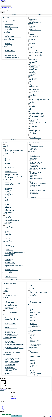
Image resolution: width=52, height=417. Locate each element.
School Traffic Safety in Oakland (9, 219)
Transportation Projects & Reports (8, 255)
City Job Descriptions (32, 362)
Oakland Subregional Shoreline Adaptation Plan (11, 319)
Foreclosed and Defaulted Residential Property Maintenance (13, 345)
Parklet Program (7, 191)
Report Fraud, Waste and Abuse (34, 112)
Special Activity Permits (33, 21)
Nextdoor (8, 414)
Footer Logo (4, 395)
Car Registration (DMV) (8, 192)
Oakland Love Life (3, 397)
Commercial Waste (33, 159)
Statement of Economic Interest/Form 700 (35, 330)
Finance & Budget (30, 331)
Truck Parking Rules (7, 195)
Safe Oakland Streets (7, 218)
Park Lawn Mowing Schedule (34, 86)
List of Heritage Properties (8, 333)
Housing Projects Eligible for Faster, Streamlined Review (12, 352)
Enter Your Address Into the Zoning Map (10, 58)
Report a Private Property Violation (9, 38)
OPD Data (6, 160)
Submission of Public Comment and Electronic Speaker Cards (38, 292)
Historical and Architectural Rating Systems (11, 335)
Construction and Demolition (8, 289)
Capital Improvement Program (32, 347)
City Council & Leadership (32, 282)
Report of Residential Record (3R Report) (10, 323)
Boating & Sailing (32, 106)
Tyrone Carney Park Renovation (34, 345)
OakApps (31, 351)
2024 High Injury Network (8, 222)
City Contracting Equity (33, 192)
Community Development (31, 31)
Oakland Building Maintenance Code (10, 342)
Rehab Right (6, 56)
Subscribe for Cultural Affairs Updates (35, 22)
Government (39, 279)
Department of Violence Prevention (34, 325)
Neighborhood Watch (7, 153)
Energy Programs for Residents (9, 42)
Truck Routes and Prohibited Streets (10, 211)
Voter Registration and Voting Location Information (37, 329)
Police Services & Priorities (8, 159)
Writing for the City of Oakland (34, 352)
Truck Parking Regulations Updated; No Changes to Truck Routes (14, 265)
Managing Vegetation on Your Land (9, 36)
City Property (32, 177)
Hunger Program (32, 60)
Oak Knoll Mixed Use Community (9, 359)
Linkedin (10, 414)
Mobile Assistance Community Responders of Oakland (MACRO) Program (15, 176)
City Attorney (31, 308)
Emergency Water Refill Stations (9, 184)
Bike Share (6, 239)
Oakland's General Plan (33, 34)
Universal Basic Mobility (6, 223)
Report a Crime (5, 142)
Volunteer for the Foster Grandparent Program (36, 54)
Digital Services (30, 348)
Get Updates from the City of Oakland (35, 356)
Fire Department (32, 323)
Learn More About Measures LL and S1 (10, 167)
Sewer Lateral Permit (7, 276)
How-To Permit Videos (6, 353)
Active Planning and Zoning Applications (10, 295)
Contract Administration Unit (34, 193)
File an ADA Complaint (33, 374)
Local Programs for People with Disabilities (36, 50)
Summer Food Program (33, 62)
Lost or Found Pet (32, 28)
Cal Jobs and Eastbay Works (33, 361)
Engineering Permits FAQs (8, 271)
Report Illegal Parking (8, 193)
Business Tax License (33, 145)
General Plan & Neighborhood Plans (8, 314)
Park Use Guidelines (32, 90)
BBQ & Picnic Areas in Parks (34, 87)
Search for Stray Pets (33, 29)
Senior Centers (32, 51)
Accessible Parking (7, 187)
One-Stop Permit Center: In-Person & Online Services (10, 282)
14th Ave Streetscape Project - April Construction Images (37, 346)
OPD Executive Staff (7, 163)
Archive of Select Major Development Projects (11, 371)
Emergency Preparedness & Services (8, 179)
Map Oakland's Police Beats (8, 162)
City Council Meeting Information (34, 294)
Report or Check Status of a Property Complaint (11, 20)
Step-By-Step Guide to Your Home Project (10, 55)
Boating (31, 92)
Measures (31, 287)
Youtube (7, 414)
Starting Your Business (33, 155)
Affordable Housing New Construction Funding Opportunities (38, 181)
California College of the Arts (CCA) (10, 364)
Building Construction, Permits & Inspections (9, 283)
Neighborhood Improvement (34, 37)
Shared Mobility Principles (8, 240)
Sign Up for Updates (16, 415)
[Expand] (3, 16)
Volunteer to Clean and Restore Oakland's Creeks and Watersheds (39, 122)
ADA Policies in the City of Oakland (34, 371)
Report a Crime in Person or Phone (9, 145)
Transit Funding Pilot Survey (9, 226)
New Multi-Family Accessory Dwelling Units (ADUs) (12, 311)
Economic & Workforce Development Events (36, 172)
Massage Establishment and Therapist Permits (36, 146)
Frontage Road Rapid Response (9, 266)
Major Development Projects (7, 354)
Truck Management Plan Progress (9, 262)
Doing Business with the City (33, 187)
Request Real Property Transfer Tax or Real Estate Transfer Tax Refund (14, 49)
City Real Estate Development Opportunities (36, 184)
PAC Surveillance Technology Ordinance (35, 301)
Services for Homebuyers (31, 75)
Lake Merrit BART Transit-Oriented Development (11, 362)
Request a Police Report (8, 158)
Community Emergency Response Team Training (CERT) (12, 183)
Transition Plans (32, 370)
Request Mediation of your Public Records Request (37, 116)
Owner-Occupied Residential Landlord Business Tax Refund (38, 162)
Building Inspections (7, 288)
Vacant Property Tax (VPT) (34, 166)
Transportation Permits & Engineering (8, 246)
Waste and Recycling (6, 21)
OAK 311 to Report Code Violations (9, 340)
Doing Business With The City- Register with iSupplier (37, 190)
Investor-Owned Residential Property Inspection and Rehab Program (14, 344)
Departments (30, 304)
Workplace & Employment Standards (35, 326)
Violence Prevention (7, 149)
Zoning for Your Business (33, 148)
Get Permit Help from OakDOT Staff (10, 253)
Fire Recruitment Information (9, 177)
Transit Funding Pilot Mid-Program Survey (10, 227)
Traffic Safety (5, 213)
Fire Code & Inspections (8, 171)
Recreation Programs (31, 102)
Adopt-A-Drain (32, 120)
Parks (30, 84)
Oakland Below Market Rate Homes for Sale (36, 78)
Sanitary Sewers (7, 208)
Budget (31, 333)
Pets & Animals (30, 23)
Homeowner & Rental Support (7, 17)
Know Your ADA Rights (33, 372)
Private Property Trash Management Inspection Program (38, 168)
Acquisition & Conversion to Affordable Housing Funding (38, 183)
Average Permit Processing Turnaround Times (11, 302)
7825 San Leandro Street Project (9, 372)
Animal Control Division (33, 25)
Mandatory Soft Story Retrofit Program (35, 164)
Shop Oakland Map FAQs (33, 197)
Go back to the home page (3, 389)
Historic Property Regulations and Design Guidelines (12, 337)
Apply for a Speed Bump (8, 217)
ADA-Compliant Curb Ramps (9, 206)
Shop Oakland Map (31, 194)
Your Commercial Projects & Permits (8, 349)
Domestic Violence (32, 129)
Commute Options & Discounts (7, 241)
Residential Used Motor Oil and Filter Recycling (11, 27)
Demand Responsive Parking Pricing (10, 263)
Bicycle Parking (7, 231)
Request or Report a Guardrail (9, 216)
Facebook (2, 414)
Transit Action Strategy (8, 260)
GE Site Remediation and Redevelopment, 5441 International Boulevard (14, 366)
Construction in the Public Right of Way (10, 251)
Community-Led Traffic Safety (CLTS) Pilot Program (12, 220)
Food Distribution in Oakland (34, 59)
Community (39, 14)
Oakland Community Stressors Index (35, 131)
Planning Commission (6, 374)
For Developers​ (31, 179)
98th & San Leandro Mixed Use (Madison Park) (11, 363)
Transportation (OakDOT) (33, 324)
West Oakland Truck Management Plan (10, 318)
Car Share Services (7, 238)
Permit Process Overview (6, 297)
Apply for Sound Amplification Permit (35, 147)
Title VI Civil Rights (7, 415)
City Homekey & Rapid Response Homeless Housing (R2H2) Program (39, 99)
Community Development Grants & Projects (36, 35)
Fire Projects (6, 173)
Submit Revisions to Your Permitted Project (11, 307)
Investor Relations (32, 341)
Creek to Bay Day (32, 123)
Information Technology (33, 316)
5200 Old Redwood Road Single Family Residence (11, 369)
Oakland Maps (3, 409)
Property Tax (5, 46)
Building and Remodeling (6, 52)
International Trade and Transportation (35, 174)
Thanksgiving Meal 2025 (33, 61)
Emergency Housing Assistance (34, 71)
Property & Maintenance (6, 32)
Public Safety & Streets (14, 139)
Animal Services (32, 307)
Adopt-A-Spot (32, 121)
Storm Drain (6, 209)
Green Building (7, 327)
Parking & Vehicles (5, 185)
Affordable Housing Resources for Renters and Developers (38, 65)
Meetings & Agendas (31, 288)
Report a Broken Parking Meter (9, 194)
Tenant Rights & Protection (33, 69)
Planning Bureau (7, 296)
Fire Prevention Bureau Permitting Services (11, 172)
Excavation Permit (7, 275)
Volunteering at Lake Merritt (34, 124)
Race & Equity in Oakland (32, 133)
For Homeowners (32, 72)
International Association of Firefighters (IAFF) (11, 174)
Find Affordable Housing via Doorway (35, 74)
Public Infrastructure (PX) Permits (9, 269)
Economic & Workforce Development (35, 312)
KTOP (30, 291)
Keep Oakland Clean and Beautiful (9, 210)
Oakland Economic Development (33, 169)
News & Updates (30, 353)
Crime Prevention (5, 146)
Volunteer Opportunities (31, 117)
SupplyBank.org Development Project (10, 368)
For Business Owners (32, 151)
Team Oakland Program (33, 126)
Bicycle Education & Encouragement (10, 232)
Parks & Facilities (30, 81)
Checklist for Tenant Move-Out (34, 165)
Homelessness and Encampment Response (35, 98)
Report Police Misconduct (6, 164)
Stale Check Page (32, 339)
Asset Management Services (34, 182)
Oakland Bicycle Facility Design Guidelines (10, 254)
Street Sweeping (7, 204)
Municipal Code (32, 335)
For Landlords (32, 70)
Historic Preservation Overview (9, 331)
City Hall (31, 285)
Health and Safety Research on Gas (35, 130)
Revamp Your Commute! (8, 244)
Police (4, 155)
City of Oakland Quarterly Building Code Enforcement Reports (13, 343)
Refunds (31, 338)
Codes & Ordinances (31, 297)
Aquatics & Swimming (33, 105)
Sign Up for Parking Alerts (8, 190)
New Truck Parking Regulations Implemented (11, 264)
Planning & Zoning (5, 291)
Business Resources (33, 154)
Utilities (6, 290)
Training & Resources (33, 364)
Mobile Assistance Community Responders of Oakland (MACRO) (14, 150)
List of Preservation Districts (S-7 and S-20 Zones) (11, 334)
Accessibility (2, 415)
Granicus (51, 416)
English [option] (7, 7)
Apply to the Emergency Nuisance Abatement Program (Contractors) (14, 348)
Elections (29, 327)
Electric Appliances (7, 43)
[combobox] (6, 5)
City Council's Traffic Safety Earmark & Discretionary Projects (13, 221)
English (7, 4)
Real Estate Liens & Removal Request (10, 51)
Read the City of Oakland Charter (34, 300)
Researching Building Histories (9, 336)
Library (29, 109)
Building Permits (7, 287)
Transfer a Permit (7, 306)
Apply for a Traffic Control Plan (9, 250)
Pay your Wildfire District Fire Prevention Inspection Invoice (13, 37)
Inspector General (32, 317)
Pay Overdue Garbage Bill (8, 29)
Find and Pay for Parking (8, 188)
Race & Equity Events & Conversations (35, 138)
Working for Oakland (32, 186)
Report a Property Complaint (9, 341)
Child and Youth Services (31, 39)
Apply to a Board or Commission (34, 119)
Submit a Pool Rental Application (34, 89)
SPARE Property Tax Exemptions (9, 50)
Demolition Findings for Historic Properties (10, 332)
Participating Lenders (33, 79)
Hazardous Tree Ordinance (8, 212)
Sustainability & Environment (34, 38)
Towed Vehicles (7, 197)
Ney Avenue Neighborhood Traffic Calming (35, 344)
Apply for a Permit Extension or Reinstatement (11, 301)
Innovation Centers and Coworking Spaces (36, 178)
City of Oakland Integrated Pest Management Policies (37, 302)
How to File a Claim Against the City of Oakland (36, 113)
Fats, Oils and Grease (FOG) (8, 26)
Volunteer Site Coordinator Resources (35, 125)
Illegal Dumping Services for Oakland (10, 25)
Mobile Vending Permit (33, 149)
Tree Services (32, 85)
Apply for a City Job (32, 360)
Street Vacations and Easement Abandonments (11, 277)
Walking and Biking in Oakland (7, 228)
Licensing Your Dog (32, 26)
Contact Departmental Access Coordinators (35, 373)
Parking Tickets (7, 189)
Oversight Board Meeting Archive (34, 296)
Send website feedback (13, 398)
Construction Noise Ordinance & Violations (10, 346)
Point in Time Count (33, 101)
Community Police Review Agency (34, 311)
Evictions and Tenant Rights (34, 68)
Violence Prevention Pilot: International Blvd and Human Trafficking (12, 278)
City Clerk (31, 310)
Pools (30, 88)
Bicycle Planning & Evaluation (9, 233)
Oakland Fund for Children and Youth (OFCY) (36, 42)
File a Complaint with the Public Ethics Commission (37, 115)
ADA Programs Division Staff (34, 375)
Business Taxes (32, 157)
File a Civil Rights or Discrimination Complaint (36, 114)
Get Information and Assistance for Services (36, 52)
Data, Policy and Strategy (33, 173)
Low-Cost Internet (7, 35)
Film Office (31, 176)
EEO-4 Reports (32, 366)
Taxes (30, 337)
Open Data (3, 408)
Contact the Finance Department (34, 340)
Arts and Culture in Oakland (34, 19)
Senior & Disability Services (32, 47)
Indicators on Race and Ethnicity (34, 136)
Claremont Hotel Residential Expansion (10, 360)
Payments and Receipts (33, 158)
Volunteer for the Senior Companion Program (36, 55)
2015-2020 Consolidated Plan (34, 36)
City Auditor (31, 309)
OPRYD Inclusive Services (33, 108)
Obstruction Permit (7, 249)
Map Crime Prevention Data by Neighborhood (11, 152)
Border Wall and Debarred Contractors (35, 191)
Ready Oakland (7, 182)
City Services (3, 406)
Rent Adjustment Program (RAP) (35, 163)
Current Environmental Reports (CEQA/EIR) (11, 328)
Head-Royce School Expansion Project (10, 365)
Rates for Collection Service (8, 30)
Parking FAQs (6, 199)
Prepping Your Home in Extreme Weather (10, 45)
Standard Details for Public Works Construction (11, 270)
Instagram (5, 414)
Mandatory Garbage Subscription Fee (10, 28)
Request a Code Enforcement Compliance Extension (12, 347)
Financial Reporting (32, 334)
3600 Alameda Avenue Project (9, 370)
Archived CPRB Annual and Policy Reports (10, 168)
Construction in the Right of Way (7, 272)
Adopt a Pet (31, 27)
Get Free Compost (7, 31)
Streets (4, 201)
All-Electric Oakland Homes (8, 44)
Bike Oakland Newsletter (8, 234)
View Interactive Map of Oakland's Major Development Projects (13, 357)
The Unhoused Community (32, 95)
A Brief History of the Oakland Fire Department (11, 175)
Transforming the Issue (33, 137)
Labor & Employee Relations (34, 365)
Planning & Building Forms (8, 304)
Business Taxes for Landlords (34, 167)
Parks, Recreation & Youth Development (35, 319)
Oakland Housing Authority (34, 67)
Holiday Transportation (8, 245)
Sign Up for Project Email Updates (9, 258)
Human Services (32, 315)
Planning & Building (14, 279)
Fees (30, 336)
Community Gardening (33, 107)
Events (31, 20)
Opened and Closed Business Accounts (35, 150)
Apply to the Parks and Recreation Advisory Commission (38, 91)
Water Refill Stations (33, 94)
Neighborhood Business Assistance (35, 156)
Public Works (31, 322)
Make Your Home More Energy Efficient (8, 39)
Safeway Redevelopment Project (9, 367)
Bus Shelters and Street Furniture (9, 207)
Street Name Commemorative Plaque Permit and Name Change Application (15, 252)
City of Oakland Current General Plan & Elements (12, 317)
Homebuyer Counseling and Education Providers (36, 80)
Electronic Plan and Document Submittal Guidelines (12, 305)
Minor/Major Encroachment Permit (9, 248)
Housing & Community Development (35, 314)
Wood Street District (7, 373)
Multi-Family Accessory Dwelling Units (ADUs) (11, 312)
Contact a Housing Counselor (34, 66)
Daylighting (6, 200)
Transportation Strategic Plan (9, 259)
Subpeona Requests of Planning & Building (10, 324)
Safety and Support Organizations (9, 154)
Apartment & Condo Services (9, 24)
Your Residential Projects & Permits (8, 308)
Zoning (5, 294)
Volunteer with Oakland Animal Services (35, 30)
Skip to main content (2, 0)
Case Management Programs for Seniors (35, 53)
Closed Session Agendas (33, 295)
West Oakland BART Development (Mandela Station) (12, 361)
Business (39, 139)
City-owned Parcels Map (33, 175)
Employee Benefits (32, 363)
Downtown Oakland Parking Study (9, 261)
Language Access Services (32, 43)
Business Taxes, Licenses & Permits (34, 142)
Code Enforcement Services (7, 338)
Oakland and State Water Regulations (35, 185)
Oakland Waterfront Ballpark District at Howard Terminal (13, 358)
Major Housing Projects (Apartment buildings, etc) (12, 57)
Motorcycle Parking (7, 196)
